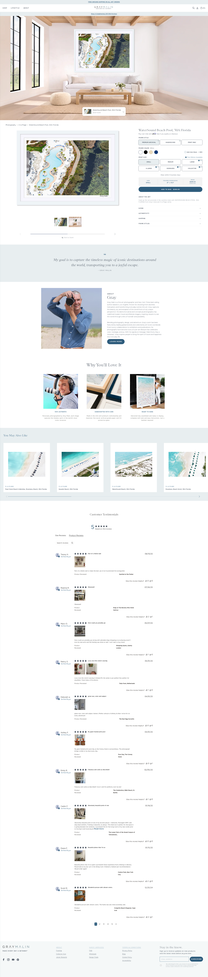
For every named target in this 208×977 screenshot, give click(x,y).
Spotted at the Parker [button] (126, 574)
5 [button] (112, 924)
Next (115, 234)
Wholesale (92, 954)
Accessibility (126, 960)
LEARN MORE (116, 341)
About (59, 947)
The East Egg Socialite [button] (126, 719)
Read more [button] (99, 829)
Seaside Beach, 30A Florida (68, 489)
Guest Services (96, 947)
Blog (124, 954)
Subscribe (196, 959)
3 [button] (103, 924)
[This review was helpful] (146, 581)
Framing (59, 950)
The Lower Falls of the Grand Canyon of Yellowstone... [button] (122, 833)
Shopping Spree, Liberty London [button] (124, 647)
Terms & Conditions (131, 947)
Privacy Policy (127, 950)
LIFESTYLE (15, 8)
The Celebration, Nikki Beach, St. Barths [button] (124, 791)
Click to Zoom (69, 237)
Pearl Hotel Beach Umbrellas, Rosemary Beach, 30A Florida (26, 489)
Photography (11, 125)
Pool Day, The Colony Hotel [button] (125, 756)
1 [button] (95, 924)
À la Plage (22, 125)
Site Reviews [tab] (60, 535)
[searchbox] (62, 543)
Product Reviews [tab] (76, 535)
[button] (193, 8)
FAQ (90, 950)
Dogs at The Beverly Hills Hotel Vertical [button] (123, 609)
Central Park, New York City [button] (125, 873)
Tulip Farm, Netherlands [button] (127, 683)
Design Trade (93, 957)
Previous (20, 234)
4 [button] (108, 924)
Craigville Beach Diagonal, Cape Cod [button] (124, 909)
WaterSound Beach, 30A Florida (123, 489)
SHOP (5, 8)
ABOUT (26, 8)
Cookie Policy (127, 957)
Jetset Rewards (61, 957)
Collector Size (61, 954)
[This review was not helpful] (150, 581)
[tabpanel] (104, 740)
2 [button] (99, 924)
